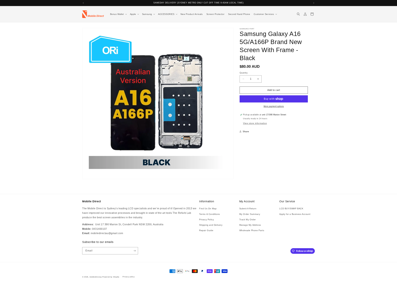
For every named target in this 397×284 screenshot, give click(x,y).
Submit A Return (247, 208)
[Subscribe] (134, 250)
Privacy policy (129, 277)
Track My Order (247, 219)
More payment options (274, 106)
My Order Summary (249, 214)
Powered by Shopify (110, 277)
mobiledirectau (95, 277)
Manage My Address (250, 225)
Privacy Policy (206, 219)
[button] (118, 14)
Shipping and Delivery (211, 225)
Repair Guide (206, 230)
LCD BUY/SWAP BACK (291, 208)
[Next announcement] (313, 3)
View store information (255, 123)
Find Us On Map (207, 208)
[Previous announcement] (83, 3)
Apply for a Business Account (294, 214)
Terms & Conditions (209, 214)
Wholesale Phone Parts (251, 230)
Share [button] (246, 131)
